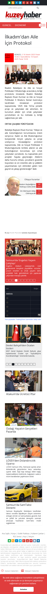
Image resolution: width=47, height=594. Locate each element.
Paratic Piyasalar (15, 233)
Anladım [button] (23, 589)
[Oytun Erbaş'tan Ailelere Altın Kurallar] (23, 249)
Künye (13, 533)
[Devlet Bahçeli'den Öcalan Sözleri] (23, 334)
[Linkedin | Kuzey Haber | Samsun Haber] (38, 2)
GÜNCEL (6, 25)
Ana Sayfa (5, 533)
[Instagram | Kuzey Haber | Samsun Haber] (34, 2)
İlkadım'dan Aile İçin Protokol (21, 40)
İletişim (31, 536)
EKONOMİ (20, 25)
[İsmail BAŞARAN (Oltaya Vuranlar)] (14, 186)
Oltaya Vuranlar (32, 179)
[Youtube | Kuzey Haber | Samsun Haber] (27, 2)
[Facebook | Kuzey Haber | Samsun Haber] (16, 2)
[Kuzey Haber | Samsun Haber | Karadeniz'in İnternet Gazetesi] (9, 2)
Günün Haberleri (11, 571)
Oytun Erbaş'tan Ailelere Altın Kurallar (22, 262)
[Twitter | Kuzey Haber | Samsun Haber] (20, 2)
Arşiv (25, 536)
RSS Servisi (17, 536)
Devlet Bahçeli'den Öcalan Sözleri (20, 347)
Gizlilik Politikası (24, 533)
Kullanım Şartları (37, 533)
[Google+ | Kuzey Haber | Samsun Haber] (23, 2)
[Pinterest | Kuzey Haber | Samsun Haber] (31, 2)
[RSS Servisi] (12, 2)
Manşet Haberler (32, 571)
